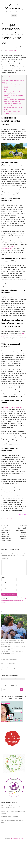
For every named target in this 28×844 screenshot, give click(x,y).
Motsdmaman (18, 50)
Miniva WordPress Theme (17, 838)
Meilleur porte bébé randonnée (9, 816)
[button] (9, 77)
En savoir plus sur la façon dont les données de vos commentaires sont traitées (13, 600)
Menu (14, 15)
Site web (4, 588)
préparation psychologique (11, 407)
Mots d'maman (14, 6)
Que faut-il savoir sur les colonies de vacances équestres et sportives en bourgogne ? (6, 533)
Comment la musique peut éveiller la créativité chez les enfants (21, 532)
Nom (3, 577)
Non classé (9, 518)
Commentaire (5, 558)
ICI (14, 669)
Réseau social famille (7, 806)
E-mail (4, 582)
